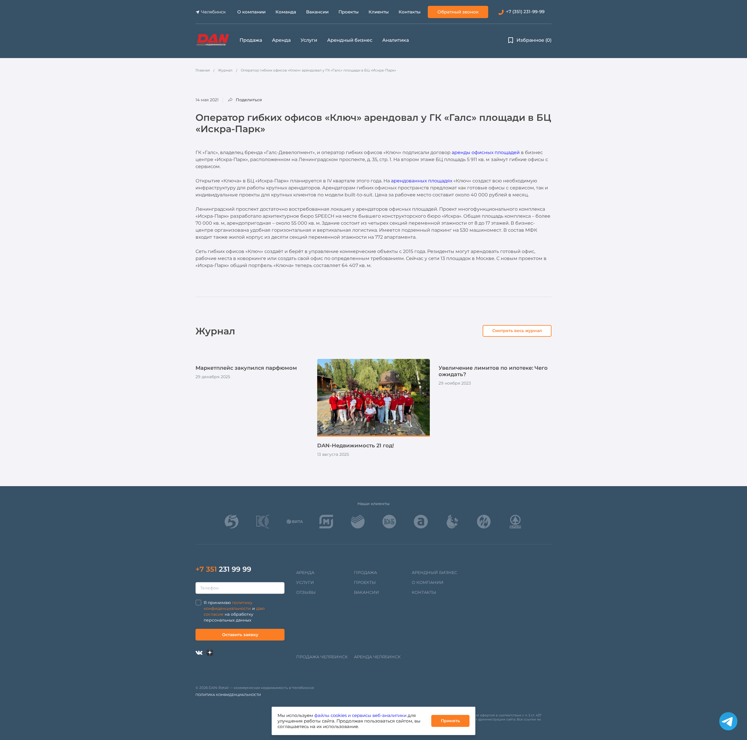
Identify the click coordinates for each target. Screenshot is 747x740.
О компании (251, 12)
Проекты (348, 12)
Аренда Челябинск (377, 656)
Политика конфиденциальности (228, 695)
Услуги (309, 40)
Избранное (533, 40)
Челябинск (213, 12)
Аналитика (395, 40)
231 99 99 (223, 569)
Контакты (409, 12)
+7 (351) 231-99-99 (525, 11)
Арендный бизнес (349, 40)
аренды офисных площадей (486, 152)
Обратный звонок (458, 12)
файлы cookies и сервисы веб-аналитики (360, 715)
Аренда (281, 40)
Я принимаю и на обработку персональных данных (234, 611)
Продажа (251, 40)
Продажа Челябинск (322, 656)
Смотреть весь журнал (517, 330)
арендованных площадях (421, 181)
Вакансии (317, 12)
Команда (285, 12)
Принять (450, 720)
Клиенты (379, 12)
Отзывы (306, 592)
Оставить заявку (240, 634)
